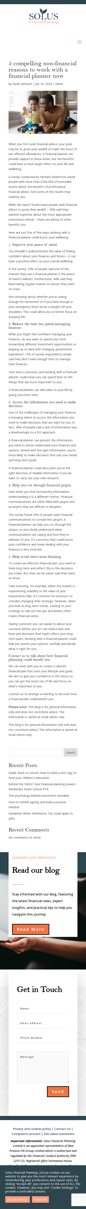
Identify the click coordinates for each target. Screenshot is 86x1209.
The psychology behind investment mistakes (39, 796)
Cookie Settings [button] (17, 1199)
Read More (30, 929)
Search (70, 752)
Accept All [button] (40, 1199)
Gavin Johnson (22, 84)
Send (58, 1091)
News (59, 84)
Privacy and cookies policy (32, 1129)
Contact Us (62, 1129)
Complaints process (26, 1134)
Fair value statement (59, 1134)
